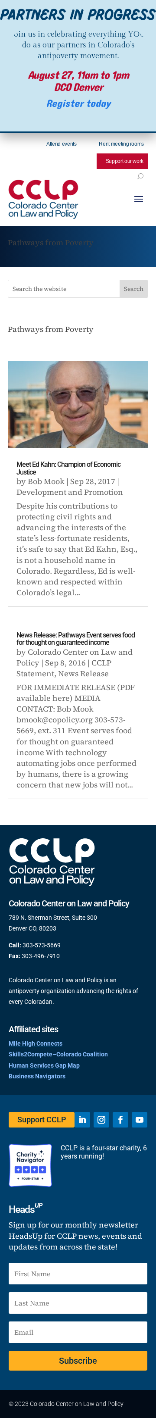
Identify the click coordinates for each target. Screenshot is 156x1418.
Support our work (124, 161)
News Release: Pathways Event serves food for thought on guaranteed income (75, 639)
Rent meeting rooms (121, 144)
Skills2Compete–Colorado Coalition (58, 1054)
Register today (78, 103)
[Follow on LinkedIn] (82, 1120)
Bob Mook (46, 481)
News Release (83, 673)
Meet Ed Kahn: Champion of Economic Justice (68, 468)
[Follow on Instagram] (101, 1120)
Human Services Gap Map (44, 1065)
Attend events (61, 144)
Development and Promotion (69, 492)
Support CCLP (41, 1119)
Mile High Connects (35, 1043)
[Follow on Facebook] (120, 1120)
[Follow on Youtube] (139, 1120)
